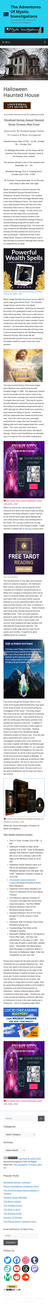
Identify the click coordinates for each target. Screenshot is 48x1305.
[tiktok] (7, 1268)
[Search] (41, 1118)
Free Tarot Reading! (10, 577)
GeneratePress (29, 1301)
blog (30, 529)
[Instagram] (25, 1260)
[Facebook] (16, 1260)
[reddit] (16, 1277)
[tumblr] (34, 1260)
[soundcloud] (25, 1277)
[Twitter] (7, 1260)
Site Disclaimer (20, 1164)
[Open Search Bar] (45, 42)
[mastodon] (34, 1268)
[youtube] (16, 1268)
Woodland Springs (30, 299)
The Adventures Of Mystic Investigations (26, 12)
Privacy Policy (35, 1164)
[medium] (7, 1277)
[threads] (25, 1268)
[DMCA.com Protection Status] (10, 1158)
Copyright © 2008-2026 (29, 1158)
